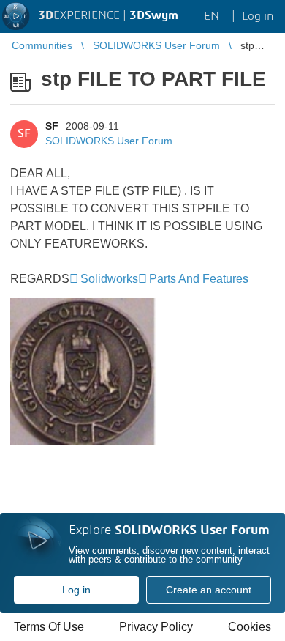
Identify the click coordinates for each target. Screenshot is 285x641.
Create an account (208, 590)
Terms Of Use (49, 626)
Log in (76, 590)
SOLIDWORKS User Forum (108, 141)
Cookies (249, 626)
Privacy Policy (156, 626)
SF (51, 126)
